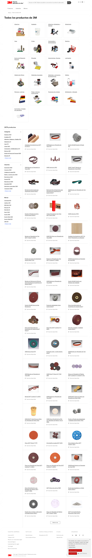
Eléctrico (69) (7, 151)
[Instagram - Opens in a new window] (83, 535)
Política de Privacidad (22, 554)
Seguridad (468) (8, 184)
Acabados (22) (7, 137)
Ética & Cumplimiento (12, 548)
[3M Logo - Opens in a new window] (15, 2)
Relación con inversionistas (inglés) (15, 539)
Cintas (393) (7, 146)
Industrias (18, 8)
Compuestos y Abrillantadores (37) (12, 148)
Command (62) (7, 200)
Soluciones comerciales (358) (11, 186)
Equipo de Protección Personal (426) (12, 153)
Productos (10, 8)
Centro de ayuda (59, 535)
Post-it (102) (7, 212)
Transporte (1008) (8, 188)
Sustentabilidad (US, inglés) (13, 544)
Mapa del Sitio (59, 537)
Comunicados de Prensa (31, 537)
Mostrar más (55, 522)
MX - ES (79, 2)
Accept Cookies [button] (73, 553)
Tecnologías (10, 546)
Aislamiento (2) (7, 141)
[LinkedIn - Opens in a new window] (73, 535)
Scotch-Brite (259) (8, 217)
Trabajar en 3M (11, 537)
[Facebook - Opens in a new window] (79, 535)
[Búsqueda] (69, 2)
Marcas (25, 8)
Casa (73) (6, 144)
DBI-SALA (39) (7, 205)
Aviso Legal (15, 554)
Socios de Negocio (12, 541)
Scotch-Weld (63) (8, 219)
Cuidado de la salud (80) (9, 172)
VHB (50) (6, 221)
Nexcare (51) (7, 207)
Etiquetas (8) (7, 155)
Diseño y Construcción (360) (10, 174)
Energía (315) (7, 179)
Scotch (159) (7, 214)
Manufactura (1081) (8, 181)
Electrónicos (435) (8, 177)
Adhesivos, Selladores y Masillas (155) (12, 139)
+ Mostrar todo (7, 158)
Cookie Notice (72, 547)
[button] (82, 553)
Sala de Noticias (29, 535)
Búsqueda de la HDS (43, 535)
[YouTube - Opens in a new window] (76, 535)
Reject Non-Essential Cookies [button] (75, 550)
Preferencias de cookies (31, 554)
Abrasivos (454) (7, 134)
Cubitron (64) (7, 203)
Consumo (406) (7, 170)
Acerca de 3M (11, 535)
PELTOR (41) (7, 210)
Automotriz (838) (8, 167)
